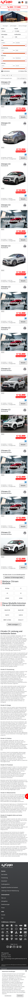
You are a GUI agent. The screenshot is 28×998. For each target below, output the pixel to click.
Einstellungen (8, 995)
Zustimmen (20, 995)
